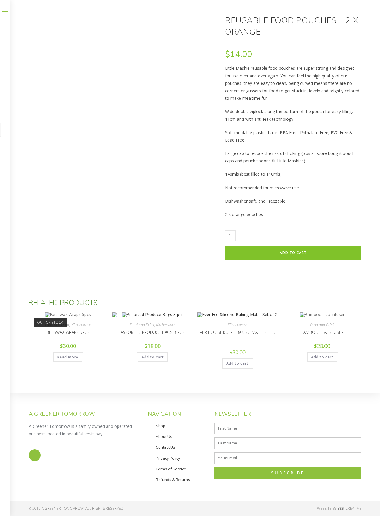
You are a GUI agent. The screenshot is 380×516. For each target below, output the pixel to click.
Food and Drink (142, 324)
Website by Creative (339, 508)
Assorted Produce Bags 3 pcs (153, 332)
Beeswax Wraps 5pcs (68, 332)
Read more (67, 357)
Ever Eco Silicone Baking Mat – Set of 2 (237, 335)
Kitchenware (81, 324)
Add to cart (293, 252)
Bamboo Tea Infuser (322, 332)
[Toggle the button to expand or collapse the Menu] (5, 8)
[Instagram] (35, 455)
